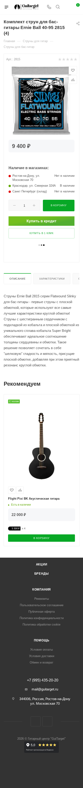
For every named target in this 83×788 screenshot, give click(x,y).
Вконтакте (36, 721)
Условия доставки (41, 656)
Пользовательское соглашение (41, 605)
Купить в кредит (41, 221)
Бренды (41, 573)
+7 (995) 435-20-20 (42, 680)
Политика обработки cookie (41, 624)
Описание (17, 278)
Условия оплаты (41, 649)
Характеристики (52, 278)
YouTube (47, 721)
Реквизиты (41, 598)
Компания (41, 589)
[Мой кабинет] (66, 7)
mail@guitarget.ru (45, 689)
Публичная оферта (41, 611)
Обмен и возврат (41, 662)
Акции (41, 564)
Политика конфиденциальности (42, 618)
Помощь (41, 640)
